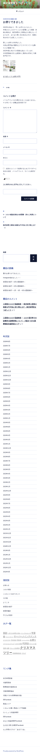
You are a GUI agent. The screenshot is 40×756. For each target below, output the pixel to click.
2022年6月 (6, 508)
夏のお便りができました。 (12, 273)
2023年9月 (6, 452)
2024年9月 (6, 422)
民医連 (19, 640)
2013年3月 (6, 550)
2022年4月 (6, 516)
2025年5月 (6, 401)
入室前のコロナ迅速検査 (12, 304)
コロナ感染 (18, 643)
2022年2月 (6, 525)
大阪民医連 (7, 682)
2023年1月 (6, 486)
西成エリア (7, 704)
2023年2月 (6, 482)
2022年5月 (6, 512)
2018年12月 (7, 546)
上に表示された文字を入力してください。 (17, 184)
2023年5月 (6, 469)
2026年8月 (6, 341)
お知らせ (6, 585)
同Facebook (7, 700)
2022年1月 (6, 529)
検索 (4, 252)
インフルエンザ (26, 633)
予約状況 (13, 640)
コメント (7, 107)
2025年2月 (6, 414)
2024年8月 (6, 427)
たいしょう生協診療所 (10, 712)
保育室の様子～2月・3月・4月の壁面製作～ (18, 290)
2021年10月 (7, 542)
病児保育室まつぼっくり (17, 3)
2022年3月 (6, 520)
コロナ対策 (7, 589)
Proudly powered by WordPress (13, 751)
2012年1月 (6, 563)
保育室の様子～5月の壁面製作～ (14, 286)
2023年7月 (6, 461)
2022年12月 (7, 491)
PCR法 (26, 643)
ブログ (24, 653)
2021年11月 (7, 537)
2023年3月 (6, 478)
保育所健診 (7, 611)
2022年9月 (6, 495)
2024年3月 (6, 439)
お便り (33, 640)
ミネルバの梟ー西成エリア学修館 (14, 708)
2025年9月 (6, 384)
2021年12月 (7, 533)
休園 (7, 648)
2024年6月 (6, 431)
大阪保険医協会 (8, 691)
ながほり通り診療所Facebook (13, 725)
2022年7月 (6, 503)
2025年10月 (7, 380)
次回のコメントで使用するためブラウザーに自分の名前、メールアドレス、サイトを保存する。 (20, 171)
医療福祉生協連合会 (10, 687)
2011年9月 (6, 572)
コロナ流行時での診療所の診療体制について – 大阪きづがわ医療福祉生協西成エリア (20, 321)
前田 (16, 19)
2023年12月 (7, 448)
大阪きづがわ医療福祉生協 (12, 695)
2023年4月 (6, 474)
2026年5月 (6, 354)
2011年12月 (7, 567)
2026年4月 (6, 358)
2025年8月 (6, 388)
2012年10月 (7, 559)
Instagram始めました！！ (12, 278)
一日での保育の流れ (14, 633)
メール (6, 147)
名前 (5, 136)
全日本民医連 (7, 678)
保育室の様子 (7, 607)
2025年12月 (7, 371)
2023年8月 (6, 456)
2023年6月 (6, 465)
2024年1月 (6, 444)
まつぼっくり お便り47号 (12, 76)
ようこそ (6, 602)
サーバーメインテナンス (25, 636)
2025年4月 (6, 405)
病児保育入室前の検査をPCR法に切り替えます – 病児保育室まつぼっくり (20, 307)
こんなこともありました (11, 594)
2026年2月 (6, 363)
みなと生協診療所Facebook (12, 721)
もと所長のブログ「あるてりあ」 (14, 729)
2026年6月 (6, 350)
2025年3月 (6, 410)
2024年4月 (6, 435)
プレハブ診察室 (15, 648)
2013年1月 (6, 555)
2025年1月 (6, 418)
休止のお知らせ (9, 636)
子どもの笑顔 (7, 615)
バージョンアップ (9, 643)
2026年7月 (6, 346)
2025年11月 (7, 375)
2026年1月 (6, 367)
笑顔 (5, 633)
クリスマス (6, 640)
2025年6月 (6, 397)
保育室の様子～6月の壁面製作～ (14, 282)
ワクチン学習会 (25, 640)
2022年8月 (6, 499)
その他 (7, 87)
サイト (5, 158)
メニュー (21, 11)
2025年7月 (6, 393)
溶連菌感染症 (17, 653)
